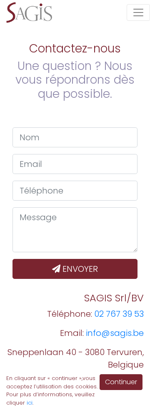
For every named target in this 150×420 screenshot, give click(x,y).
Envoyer (79, 269)
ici (29, 403)
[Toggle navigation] (138, 12)
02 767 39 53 (119, 314)
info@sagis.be (115, 333)
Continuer (121, 382)
